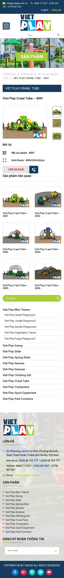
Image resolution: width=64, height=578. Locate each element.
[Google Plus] (23, 572)
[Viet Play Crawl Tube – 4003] (16, 233)
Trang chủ (9, 74)
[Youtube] (49, 572)
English (44, 10)
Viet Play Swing (13, 345)
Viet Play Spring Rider (17, 357)
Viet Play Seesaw (14, 369)
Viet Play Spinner (14, 363)
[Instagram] (32, 572)
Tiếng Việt (56, 10)
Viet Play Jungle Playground (20, 320)
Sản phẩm (27, 74)
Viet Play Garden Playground (20, 326)
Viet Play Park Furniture (18, 399)
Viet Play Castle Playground (19, 315)
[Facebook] (15, 572)
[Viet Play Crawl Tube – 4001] (16, 197)
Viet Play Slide (12, 351)
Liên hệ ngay (16, 169)
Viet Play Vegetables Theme (20, 332)
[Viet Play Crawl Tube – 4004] (48, 233)
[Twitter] (41, 572)
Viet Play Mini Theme (16, 309)
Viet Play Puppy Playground (19, 338)
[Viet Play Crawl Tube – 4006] (48, 269)
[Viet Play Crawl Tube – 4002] (48, 197)
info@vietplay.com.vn (17, 3)
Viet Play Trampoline (16, 387)
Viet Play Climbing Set (17, 375)
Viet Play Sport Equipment (19, 393)
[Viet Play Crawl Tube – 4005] (16, 269)
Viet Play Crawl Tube (16, 381)
